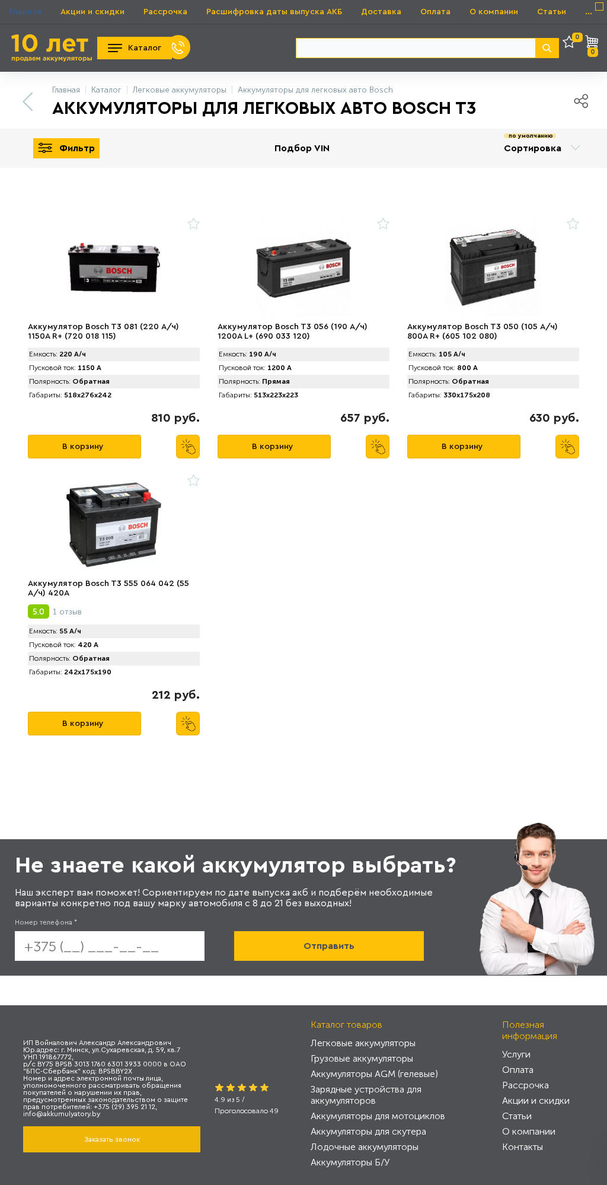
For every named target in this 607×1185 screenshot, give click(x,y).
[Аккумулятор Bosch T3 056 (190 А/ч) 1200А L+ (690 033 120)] (303, 267)
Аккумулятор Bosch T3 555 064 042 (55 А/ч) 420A (108, 588)
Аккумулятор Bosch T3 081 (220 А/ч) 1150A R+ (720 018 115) (103, 331)
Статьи (551, 12)
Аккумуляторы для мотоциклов (378, 1116)
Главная (25, 12)
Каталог (144, 48)
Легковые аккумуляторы (363, 1043)
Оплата (435, 12)
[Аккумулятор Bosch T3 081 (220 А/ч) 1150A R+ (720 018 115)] (114, 267)
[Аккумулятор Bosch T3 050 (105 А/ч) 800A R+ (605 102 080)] (493, 267)
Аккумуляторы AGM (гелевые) (374, 1073)
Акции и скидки (92, 12)
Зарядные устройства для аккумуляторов (366, 1095)
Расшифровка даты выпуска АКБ (274, 12)
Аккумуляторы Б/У (350, 1162)
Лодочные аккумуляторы (364, 1146)
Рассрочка (165, 12)
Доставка (381, 12)
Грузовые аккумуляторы (362, 1058)
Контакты (522, 1146)
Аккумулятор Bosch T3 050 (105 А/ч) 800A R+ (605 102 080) (482, 331)
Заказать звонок (112, 1139)
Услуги (516, 1054)
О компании (493, 12)
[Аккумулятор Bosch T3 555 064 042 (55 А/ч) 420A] (114, 524)
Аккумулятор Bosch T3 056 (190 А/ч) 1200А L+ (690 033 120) (293, 331)
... (588, 12)
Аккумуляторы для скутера (368, 1131)
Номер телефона (46, 922)
